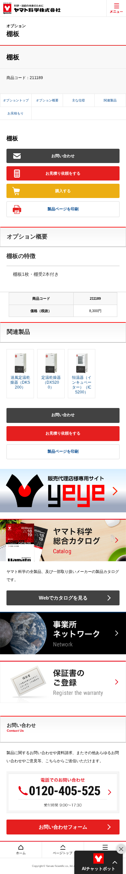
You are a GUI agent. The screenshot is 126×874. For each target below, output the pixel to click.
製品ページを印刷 (63, 209)
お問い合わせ (63, 156)
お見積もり (15, 113)
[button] (98, 862)
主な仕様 (78, 100)
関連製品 (110, 100)
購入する (63, 191)
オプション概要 (47, 100)
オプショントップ (16, 100)
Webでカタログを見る (63, 597)
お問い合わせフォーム (63, 827)
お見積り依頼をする (63, 173)
